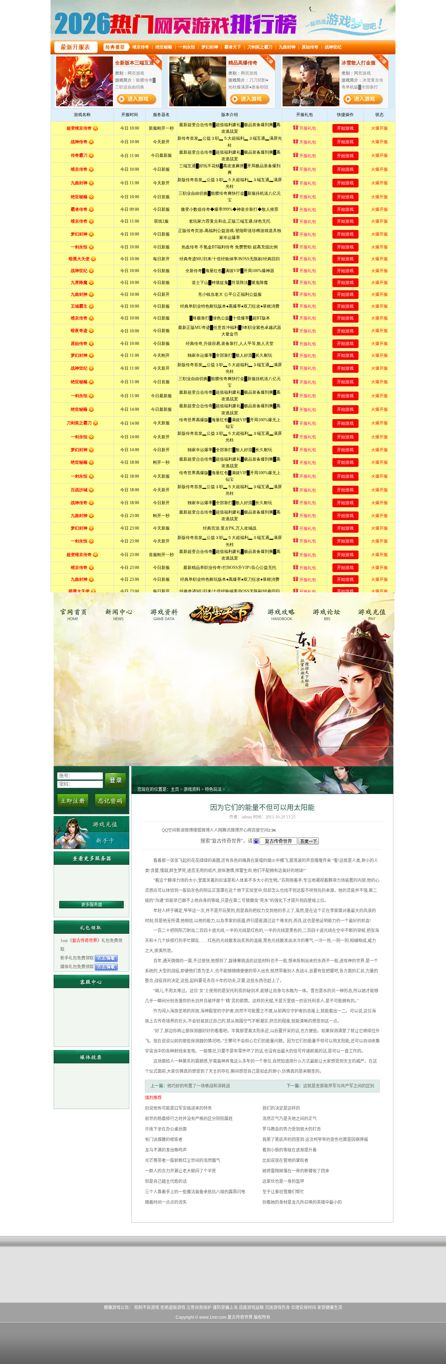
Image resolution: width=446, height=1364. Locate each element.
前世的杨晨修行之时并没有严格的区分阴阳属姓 (189, 1118)
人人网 (216, 830)
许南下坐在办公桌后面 (166, 1129)
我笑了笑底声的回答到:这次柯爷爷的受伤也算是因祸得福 (315, 1139)
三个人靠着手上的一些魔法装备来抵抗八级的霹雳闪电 (195, 1191)
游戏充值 (373, 611)
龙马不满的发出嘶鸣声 (166, 1150)
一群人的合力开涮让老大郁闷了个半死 (180, 1171)
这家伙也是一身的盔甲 (283, 1181)
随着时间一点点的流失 (166, 1202)
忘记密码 (110, 801)
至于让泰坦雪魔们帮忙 (283, 1191)
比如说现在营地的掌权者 (285, 1160)
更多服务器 (91, 904)
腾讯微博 (230, 830)
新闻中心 (121, 611)
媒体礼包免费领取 (77, 966)
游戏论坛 (326, 611)
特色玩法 (213, 789)
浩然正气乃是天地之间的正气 (289, 1118)
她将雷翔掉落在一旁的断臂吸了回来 (295, 1171)
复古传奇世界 (75, 611)
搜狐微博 (201, 830)
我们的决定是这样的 (281, 1108)
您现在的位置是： (154, 789)
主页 (175, 789)
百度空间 (260, 830)
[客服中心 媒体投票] (91, 1042)
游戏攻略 (280, 611)
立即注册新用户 (73, 801)
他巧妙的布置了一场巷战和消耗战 (198, 1086)
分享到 (155, 830)
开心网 (245, 830)
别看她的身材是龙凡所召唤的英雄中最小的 (302, 1202)
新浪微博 (184, 830)
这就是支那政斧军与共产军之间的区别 (338, 1086)
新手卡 (91, 840)
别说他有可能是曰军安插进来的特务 (178, 1108)
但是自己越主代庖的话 (166, 1181)
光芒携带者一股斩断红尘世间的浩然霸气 (182, 1160)
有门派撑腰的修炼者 (164, 1139)
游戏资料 (167, 611)
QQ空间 (169, 830)
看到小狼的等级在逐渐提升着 (289, 1150)
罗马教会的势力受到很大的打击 (291, 1129)
